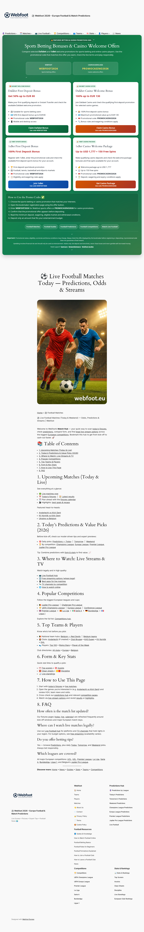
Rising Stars (64, 645)
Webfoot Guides (87, 247)
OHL (43, 642)
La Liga (65, 611)
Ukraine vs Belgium (47, 518)
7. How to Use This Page (50, 468)
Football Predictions (68, 227)
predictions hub (61, 695)
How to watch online (51, 587)
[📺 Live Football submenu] (50, 33)
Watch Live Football (110, 227)
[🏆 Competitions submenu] (69, 33)
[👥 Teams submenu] (83, 33)
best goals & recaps (61, 502)
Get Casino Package (105, 184)
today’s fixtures (99, 429)
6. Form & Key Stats (48, 465)
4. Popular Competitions (50, 459)
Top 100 (53, 645)
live (62, 717)
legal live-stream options (87, 432)
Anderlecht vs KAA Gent (50, 513)
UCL (69, 759)
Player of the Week (80, 645)
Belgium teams (90, 636)
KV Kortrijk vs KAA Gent (49, 515)
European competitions (58, 435)
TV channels (82, 731)
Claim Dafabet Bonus (38, 129)
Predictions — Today (62, 541)
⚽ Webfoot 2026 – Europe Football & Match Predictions (61, 15)
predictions (48, 432)
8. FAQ (42, 470)
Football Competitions (89, 227)
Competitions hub (63, 619)
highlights (89, 698)
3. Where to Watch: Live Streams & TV (56, 456)
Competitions (97, 769)
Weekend (90, 541)
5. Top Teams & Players (49, 462)
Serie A (78, 611)
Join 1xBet (38, 184)
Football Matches (33, 227)
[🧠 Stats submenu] (95, 33)
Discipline (65, 671)
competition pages (89, 695)
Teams (86, 769)
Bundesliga (93, 611)
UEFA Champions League (53, 608)
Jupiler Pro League (47, 547)
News (62, 769)
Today (74, 745)
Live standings (48, 674)
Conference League (93, 608)
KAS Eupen (89, 639)
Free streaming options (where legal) (58, 578)
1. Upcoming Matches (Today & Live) (55, 450)
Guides (70, 769)
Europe (65, 650)
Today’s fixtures (49, 497)
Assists (61, 668)
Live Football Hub (50, 575)
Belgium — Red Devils (71, 636)
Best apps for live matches (54, 581)
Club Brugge (76, 639)
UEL (74, 759)
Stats (78, 769)
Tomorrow (78, 541)
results (79, 698)
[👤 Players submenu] (109, 33)
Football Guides (50, 227)
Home (40, 413)
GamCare (64, 247)
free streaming (77, 734)
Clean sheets (48, 671)
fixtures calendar (68, 499)
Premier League (97, 544)
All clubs (56, 650)
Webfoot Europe (28, 919)
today (57, 717)
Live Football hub (52, 731)
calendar (69, 717)
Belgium (74, 650)
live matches (70, 686)
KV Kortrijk (101, 639)
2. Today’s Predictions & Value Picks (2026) (58, 453)
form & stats (70, 552)
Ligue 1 (42, 614)
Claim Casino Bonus (105, 129)
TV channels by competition (54, 584)
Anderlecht (53, 639)
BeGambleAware (75, 247)
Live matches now (50, 494)
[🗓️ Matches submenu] (31, 33)
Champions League (65, 544)
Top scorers (47, 668)
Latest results (68, 497)
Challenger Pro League (72, 605)
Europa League (82, 544)
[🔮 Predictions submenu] (16, 33)
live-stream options (57, 698)
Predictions (56, 745)
